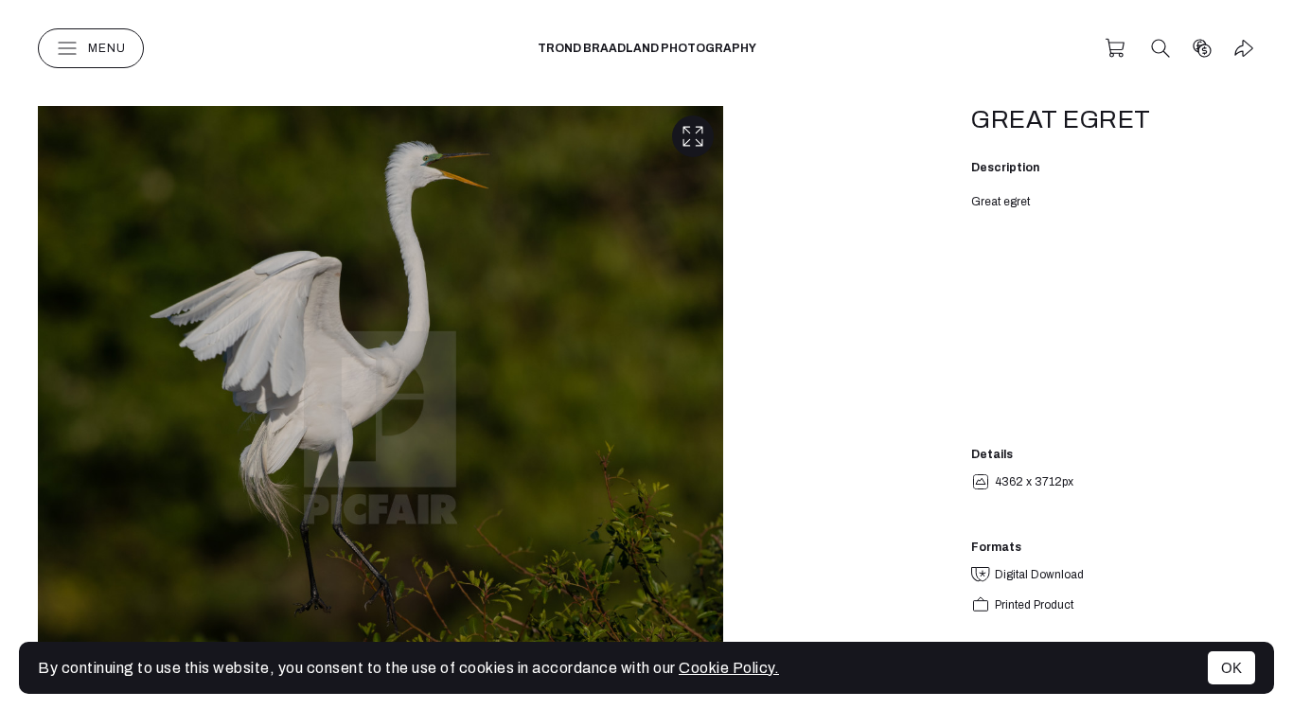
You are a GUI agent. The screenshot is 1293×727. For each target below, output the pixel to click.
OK (1231, 668)
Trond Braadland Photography (647, 48)
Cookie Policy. (729, 668)
